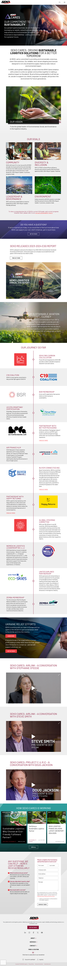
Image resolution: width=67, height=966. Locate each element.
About (33, 938)
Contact (33, 945)
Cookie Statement (47, 964)
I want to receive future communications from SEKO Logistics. (48, 899)
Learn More (10, 636)
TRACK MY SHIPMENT (30, 959)
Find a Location (33, 949)
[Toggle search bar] (59, 2)
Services (33, 942)
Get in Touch (11, 651)
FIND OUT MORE (16, 258)
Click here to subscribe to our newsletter (33, 954)
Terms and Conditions (39, 964)
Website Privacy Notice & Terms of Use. (46, 896)
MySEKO (41, 959)
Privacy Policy (31, 964)
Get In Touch (33, 234)
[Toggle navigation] (64, 2)
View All (33, 847)
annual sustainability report (44, 213)
